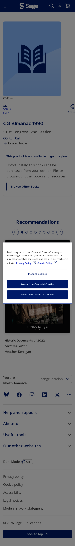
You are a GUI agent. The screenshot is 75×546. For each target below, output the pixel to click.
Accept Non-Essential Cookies (37, 284)
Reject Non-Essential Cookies (37, 294)
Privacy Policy (24, 263)
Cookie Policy (45, 263)
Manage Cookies (37, 273)
